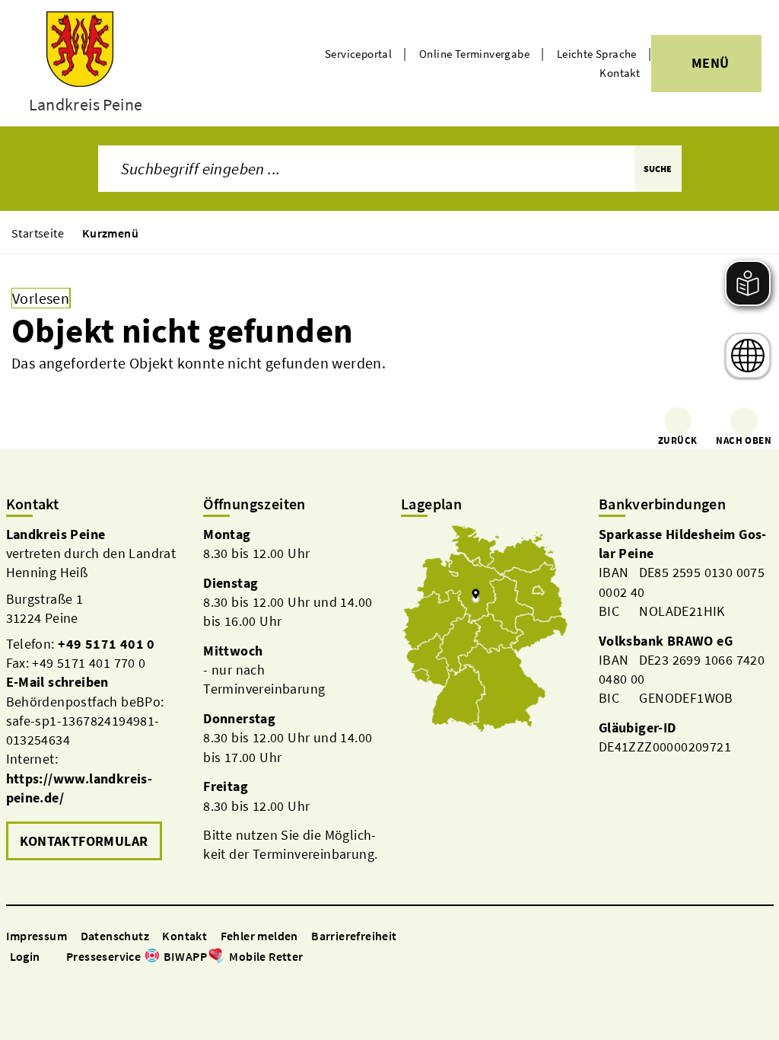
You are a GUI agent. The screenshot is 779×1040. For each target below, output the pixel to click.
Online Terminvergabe (474, 53)
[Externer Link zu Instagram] (329, 957)
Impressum (37, 935)
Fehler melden (259, 935)
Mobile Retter (266, 956)
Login (25, 956)
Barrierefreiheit (353, 935)
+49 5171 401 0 (106, 643)
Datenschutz (115, 935)
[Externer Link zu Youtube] (347, 957)
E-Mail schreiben (57, 682)
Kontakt (619, 72)
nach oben (743, 440)
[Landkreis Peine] (93, 695)
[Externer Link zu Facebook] (311, 957)
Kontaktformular (84, 841)
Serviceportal (358, 53)
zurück (677, 440)
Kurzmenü (110, 233)
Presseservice (103, 956)
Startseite (37, 233)
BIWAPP (185, 956)
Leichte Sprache (597, 53)
